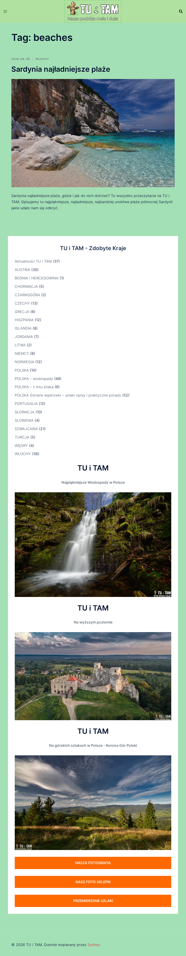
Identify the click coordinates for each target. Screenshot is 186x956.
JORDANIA (24, 336)
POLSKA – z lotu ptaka (34, 386)
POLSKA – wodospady (34, 378)
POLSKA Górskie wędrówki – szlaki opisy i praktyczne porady (68, 395)
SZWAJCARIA (26, 428)
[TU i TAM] (93, 11)
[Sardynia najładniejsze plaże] (93, 133)
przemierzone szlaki (93, 901)
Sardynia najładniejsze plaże (60, 69)
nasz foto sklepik (93, 882)
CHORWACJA (26, 286)
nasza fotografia (93, 863)
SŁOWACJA (24, 412)
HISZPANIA (24, 320)
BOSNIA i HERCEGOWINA (37, 278)
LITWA (20, 345)
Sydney (94, 944)
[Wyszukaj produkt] (181, 11)
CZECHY (22, 303)
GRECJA (22, 311)
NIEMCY (22, 353)
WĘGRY (21, 445)
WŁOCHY (42, 59)
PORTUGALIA (26, 403)
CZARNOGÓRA (27, 295)
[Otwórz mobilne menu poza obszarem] (5, 11)
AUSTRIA (22, 269)
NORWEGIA (24, 362)
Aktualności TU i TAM (33, 261)
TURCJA (22, 437)
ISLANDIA (23, 328)
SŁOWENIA (24, 420)
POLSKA (22, 370)
